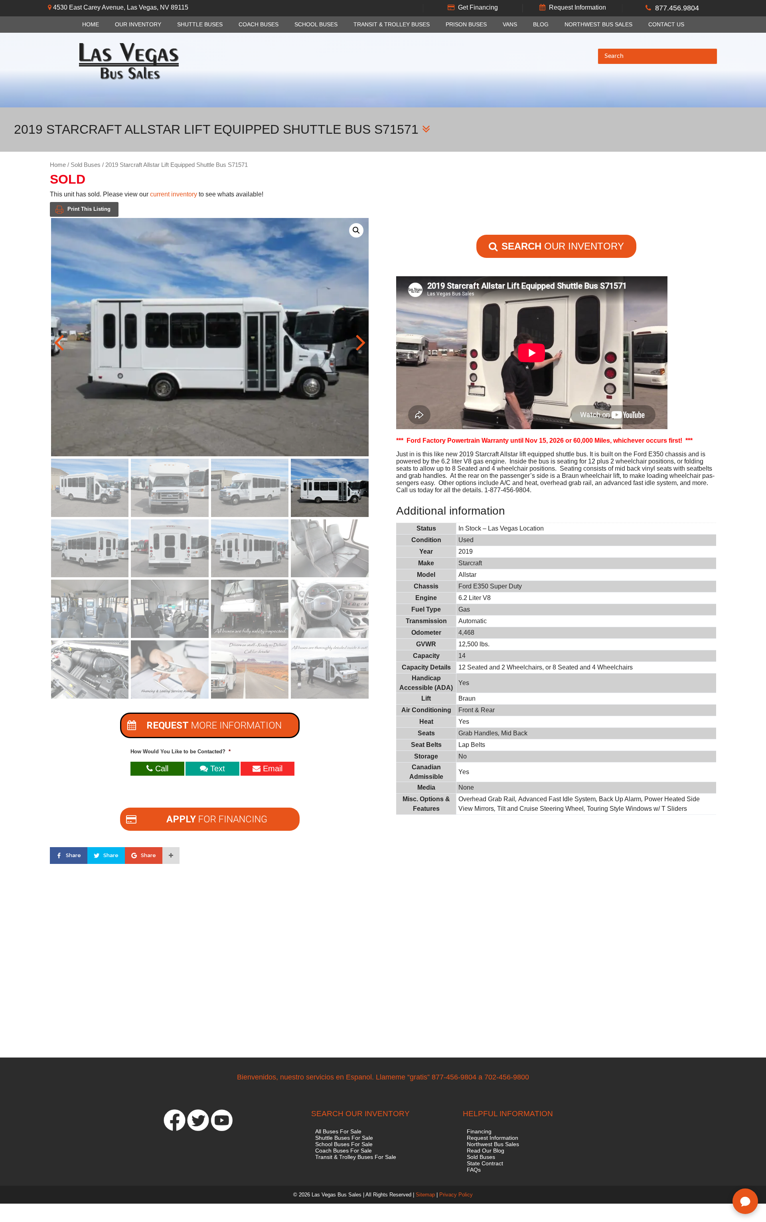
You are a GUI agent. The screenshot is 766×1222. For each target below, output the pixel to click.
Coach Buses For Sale (343, 1150)
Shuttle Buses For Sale (344, 1138)
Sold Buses (86, 165)
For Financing (216, 819)
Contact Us (666, 25)
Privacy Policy (456, 1195)
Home (90, 25)
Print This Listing (89, 209)
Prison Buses (466, 25)
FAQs (474, 1170)
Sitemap (425, 1195)
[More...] (171, 855)
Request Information (577, 7)
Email (271, 768)
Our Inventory (138, 25)
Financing (479, 1131)
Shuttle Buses (200, 25)
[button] (356, 230)
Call (160, 768)
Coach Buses (258, 25)
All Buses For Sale (338, 1131)
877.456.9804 (677, 8)
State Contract (485, 1163)
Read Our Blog (485, 1150)
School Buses (316, 25)
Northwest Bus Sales (598, 25)
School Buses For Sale (344, 1144)
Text (216, 768)
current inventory (173, 194)
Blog (541, 25)
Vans (510, 25)
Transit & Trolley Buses (391, 25)
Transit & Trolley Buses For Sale (355, 1157)
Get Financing (478, 7)
